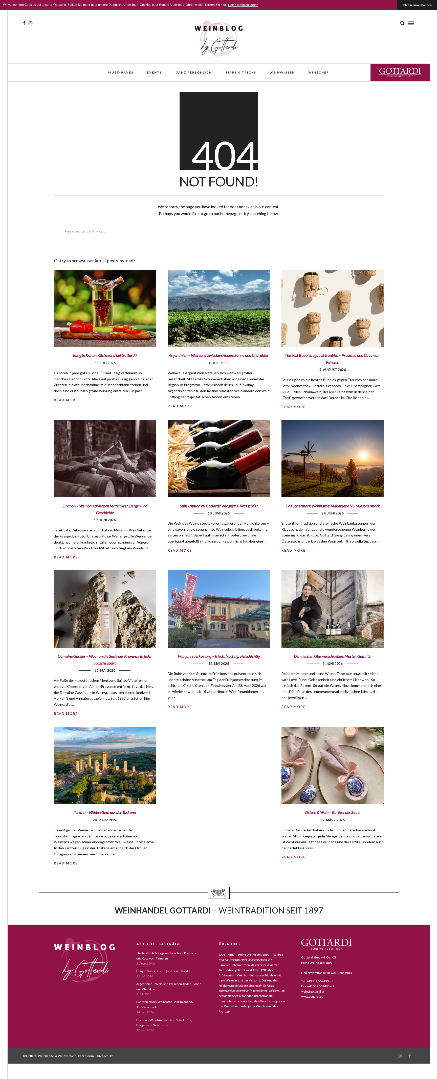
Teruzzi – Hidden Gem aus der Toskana (105, 812)
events (154, 72)
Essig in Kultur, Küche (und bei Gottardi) (105, 355)
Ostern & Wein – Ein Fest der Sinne (332, 812)
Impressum (86, 1056)
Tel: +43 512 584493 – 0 (317, 981)
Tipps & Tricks (240, 72)
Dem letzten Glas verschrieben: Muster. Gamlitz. (332, 656)
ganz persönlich (194, 72)
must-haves (121, 72)
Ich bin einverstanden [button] (417, 5)
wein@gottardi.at (312, 991)
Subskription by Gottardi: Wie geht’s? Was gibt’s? (219, 505)
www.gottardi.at (312, 996)
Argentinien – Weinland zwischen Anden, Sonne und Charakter (219, 355)
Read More (293, 407)
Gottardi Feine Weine (400, 72)
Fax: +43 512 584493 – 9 (317, 986)
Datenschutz (104, 1056)
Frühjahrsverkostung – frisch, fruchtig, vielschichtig (219, 656)
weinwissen (282, 72)
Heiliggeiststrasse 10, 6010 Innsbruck (326, 973)
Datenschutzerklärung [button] (243, 5)
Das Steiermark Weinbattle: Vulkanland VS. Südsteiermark (333, 505)
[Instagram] (30, 23)
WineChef (318, 72)
